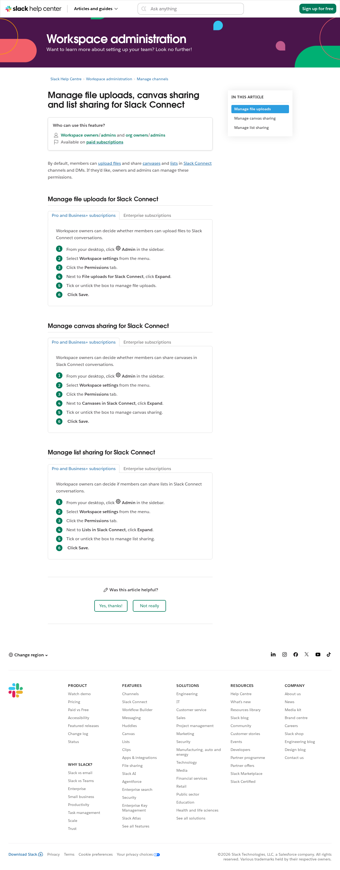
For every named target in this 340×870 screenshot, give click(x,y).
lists (174, 163)
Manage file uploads (252, 109)
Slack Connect (198, 163)
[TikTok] (329, 655)
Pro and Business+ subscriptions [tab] (84, 215)
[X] (306, 655)
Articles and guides (93, 8)
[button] (111, 606)
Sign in (286, 8)
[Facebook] (295, 655)
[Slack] (15, 758)
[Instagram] (284, 655)
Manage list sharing (251, 127)
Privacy (53, 854)
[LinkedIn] (273, 655)
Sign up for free (317, 8)
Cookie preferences (96, 854)
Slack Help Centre (66, 79)
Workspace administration (109, 79)
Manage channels (152, 79)
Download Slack (22, 854)
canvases (151, 163)
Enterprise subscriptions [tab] (147, 215)
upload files (109, 163)
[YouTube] (318, 655)
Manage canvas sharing (255, 118)
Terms (69, 854)
